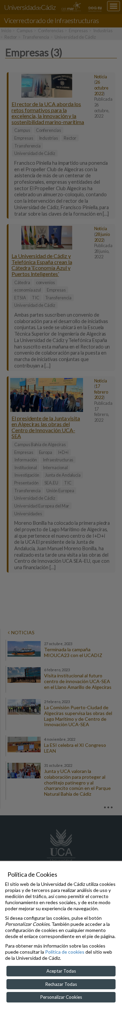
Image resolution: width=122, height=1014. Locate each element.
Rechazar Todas (61, 984)
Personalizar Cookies (61, 997)
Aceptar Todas (61, 971)
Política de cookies (64, 952)
